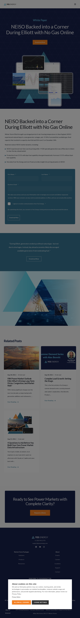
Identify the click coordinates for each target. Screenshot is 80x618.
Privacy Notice (16, 597)
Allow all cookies (21, 602)
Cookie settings (40, 602)
